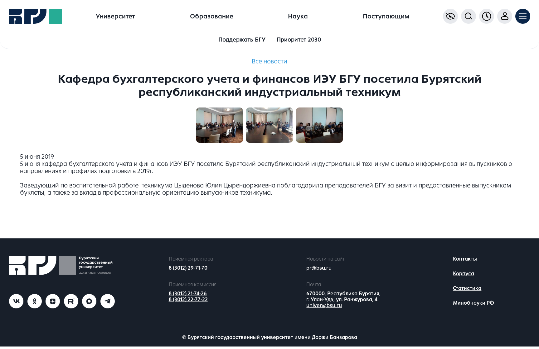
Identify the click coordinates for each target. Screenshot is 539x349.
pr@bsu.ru (319, 268)
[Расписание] (486, 16)
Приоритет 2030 (299, 40)
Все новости (269, 61)
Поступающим (386, 16)
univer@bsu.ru (324, 305)
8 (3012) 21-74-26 (188, 293)
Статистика (467, 288)
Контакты (465, 259)
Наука (298, 16)
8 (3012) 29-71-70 (188, 268)
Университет (115, 16)
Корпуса (463, 273)
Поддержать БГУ (241, 40)
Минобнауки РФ (473, 303)
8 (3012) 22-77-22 (188, 299)
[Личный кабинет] (504, 16)
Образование (211, 16)
